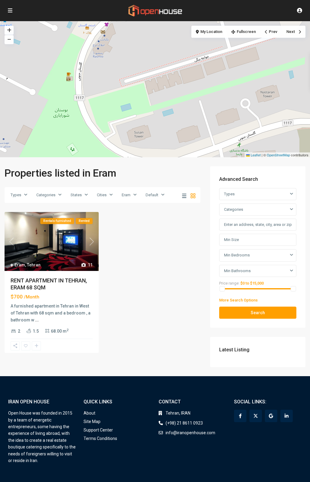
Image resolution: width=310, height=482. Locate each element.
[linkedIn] (286, 416)
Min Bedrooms (237, 255)
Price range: (229, 283)
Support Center (98, 430)
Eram (126, 195)
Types (16, 195)
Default (152, 195)
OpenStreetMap (278, 154)
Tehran (34, 264)
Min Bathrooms (237, 271)
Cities (102, 195)
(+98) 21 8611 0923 (184, 423)
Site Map (92, 421)
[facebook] (240, 416)
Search (258, 312)
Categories (45, 195)
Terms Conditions (100, 438)
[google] (271, 416)
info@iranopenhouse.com (190, 432)
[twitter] (255, 416)
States (76, 195)
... (37, 320)
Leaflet (255, 154)
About (89, 413)
